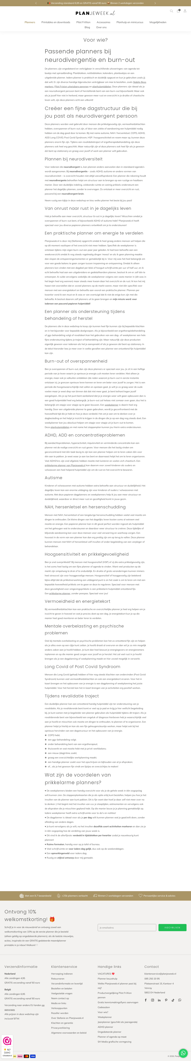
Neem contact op (60, 998)
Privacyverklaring (60, 1027)
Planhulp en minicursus (130, 22)
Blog (87, 27)
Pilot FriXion (83, 22)
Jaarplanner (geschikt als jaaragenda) (117, 1022)
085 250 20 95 (152, 978)
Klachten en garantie (62, 1022)
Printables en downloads (55, 22)
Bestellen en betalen (61, 988)
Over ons (101, 27)
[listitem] (96, 3)
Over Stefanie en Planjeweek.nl (67, 1018)
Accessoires (103, 22)
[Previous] (36, 3)
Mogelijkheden (158, 22)
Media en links (58, 1003)
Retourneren (57, 978)
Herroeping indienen (62, 973)
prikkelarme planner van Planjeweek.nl (65, 465)
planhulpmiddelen (101, 86)
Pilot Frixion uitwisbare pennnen (71, 86)
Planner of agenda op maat (112, 1036)
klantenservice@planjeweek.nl (160, 973)
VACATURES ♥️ (106, 973)
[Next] (155, 3)
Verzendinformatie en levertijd (67, 983)
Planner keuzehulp (107, 978)
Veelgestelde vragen (61, 993)
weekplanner (111, 404)
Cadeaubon (104, 1007)
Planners (30, 22)
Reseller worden (59, 1013)
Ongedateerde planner (109, 1031)
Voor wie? (103, 1012)
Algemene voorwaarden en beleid (68, 1032)
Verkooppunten (59, 1008)
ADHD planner (105, 1027)
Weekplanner (105, 1017)
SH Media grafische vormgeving (114, 1041)
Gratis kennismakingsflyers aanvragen (118, 1002)
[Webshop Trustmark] (22, 896)
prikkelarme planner (59, 593)
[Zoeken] (171, 10)
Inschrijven (172, 927)
